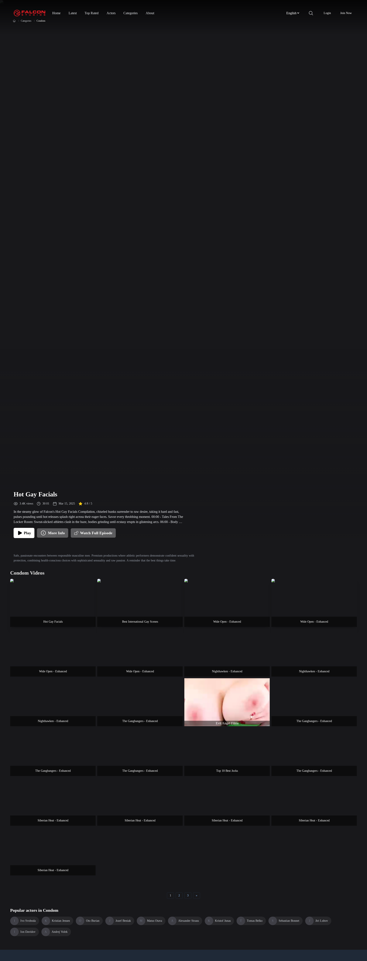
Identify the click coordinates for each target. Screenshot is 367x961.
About (150, 13)
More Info (56, 533)
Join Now (346, 13)
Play (27, 533)
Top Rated (92, 13)
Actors (111, 13)
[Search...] (311, 13)
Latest (73, 13)
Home (56, 13)
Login (327, 13)
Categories (130, 13)
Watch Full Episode (96, 533)
